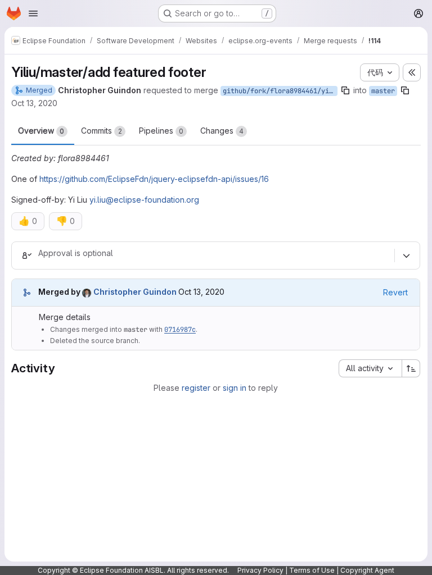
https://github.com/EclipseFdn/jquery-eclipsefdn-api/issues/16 (154, 179)
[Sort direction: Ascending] (411, 368)
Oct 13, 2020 (34, 103)
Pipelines (161, 130)
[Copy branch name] (345, 90)
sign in (234, 388)
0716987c (180, 329)
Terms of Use (312, 570)
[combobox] (370, 368)
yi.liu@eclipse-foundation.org (144, 199)
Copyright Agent (367, 570)
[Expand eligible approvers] (406, 255)
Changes (222, 130)
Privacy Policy (260, 570)
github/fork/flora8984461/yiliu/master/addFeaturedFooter (280, 90)
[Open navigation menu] (33, 13)
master (383, 90)
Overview (41, 130)
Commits (101, 130)
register (196, 388)
